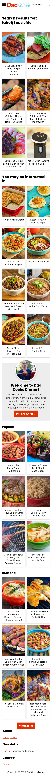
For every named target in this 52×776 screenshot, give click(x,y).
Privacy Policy (10, 737)
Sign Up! (7, 751)
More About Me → (26, 413)
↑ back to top (26, 725)
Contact (7, 764)
